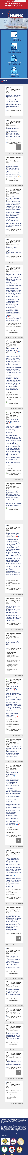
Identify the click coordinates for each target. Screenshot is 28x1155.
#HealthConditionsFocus (13, 584)
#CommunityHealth (11, 893)
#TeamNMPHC (10, 832)
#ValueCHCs (11, 328)
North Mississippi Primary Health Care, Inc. (15, 89)
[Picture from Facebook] (8, 147)
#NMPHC (8, 399)
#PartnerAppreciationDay (13, 397)
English (17, 0)
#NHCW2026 (9, 890)
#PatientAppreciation (12, 724)
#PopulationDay (10, 470)
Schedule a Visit (15, 40)
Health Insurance (14, 52)
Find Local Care (14, 76)
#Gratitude (16, 325)
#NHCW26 (9, 393)
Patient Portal (14, 64)
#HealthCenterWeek (12, 394)
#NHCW (10, 325)
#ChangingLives (10, 894)
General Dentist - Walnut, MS (12, 653)
